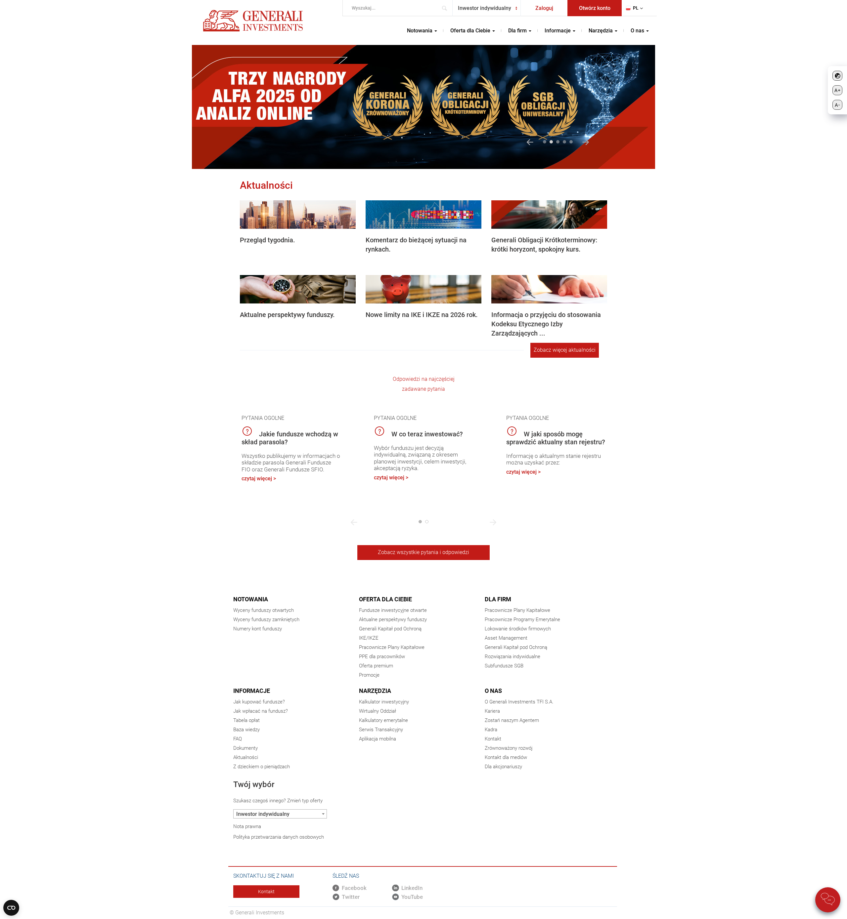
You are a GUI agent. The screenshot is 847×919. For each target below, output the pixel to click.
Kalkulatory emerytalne (383, 720)
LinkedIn (412, 888)
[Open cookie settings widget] (11, 908)
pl (636, 8)
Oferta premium (376, 666)
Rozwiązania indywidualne (512, 656)
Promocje (369, 675)
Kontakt (493, 739)
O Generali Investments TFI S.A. (519, 702)
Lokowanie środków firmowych (518, 629)
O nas (493, 690)
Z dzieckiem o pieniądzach (261, 767)
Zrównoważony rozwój (508, 748)
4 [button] (564, 141)
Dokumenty (245, 748)
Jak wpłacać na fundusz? (260, 711)
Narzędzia (375, 690)
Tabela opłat (246, 720)
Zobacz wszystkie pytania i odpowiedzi (423, 552)
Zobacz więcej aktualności (565, 350)
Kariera (492, 711)
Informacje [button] (558, 30)
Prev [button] (530, 142)
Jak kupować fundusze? (259, 702)
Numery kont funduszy (257, 629)
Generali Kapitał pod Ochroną (390, 629)
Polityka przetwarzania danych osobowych (278, 837)
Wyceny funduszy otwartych (263, 610)
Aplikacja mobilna (377, 739)
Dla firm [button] (518, 30)
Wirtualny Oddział (377, 711)
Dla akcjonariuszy (503, 767)
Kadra (491, 730)
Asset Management (506, 638)
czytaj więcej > (259, 478)
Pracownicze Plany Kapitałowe (391, 647)
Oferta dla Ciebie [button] (471, 30)
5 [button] (571, 141)
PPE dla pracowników (382, 656)
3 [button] (557, 141)
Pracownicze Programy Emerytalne (522, 619)
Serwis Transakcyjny (381, 730)
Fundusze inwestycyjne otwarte (393, 610)
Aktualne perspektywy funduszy (393, 619)
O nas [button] (638, 30)
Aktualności (245, 757)
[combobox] (486, 8)
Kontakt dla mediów (506, 757)
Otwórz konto (594, 8)
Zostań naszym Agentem (512, 720)
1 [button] (544, 141)
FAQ (237, 739)
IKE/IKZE (369, 638)
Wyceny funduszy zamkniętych (266, 619)
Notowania (250, 599)
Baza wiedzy (246, 730)
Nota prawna (247, 826)
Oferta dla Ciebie (385, 599)
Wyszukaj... (446, 8)
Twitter (351, 897)
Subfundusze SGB (504, 666)
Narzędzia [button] (601, 30)
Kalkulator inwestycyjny (384, 702)
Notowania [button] (420, 30)
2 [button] (551, 141)
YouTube (412, 897)
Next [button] (585, 142)
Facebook (354, 888)
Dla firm (498, 599)
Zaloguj (544, 8)
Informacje (251, 690)
